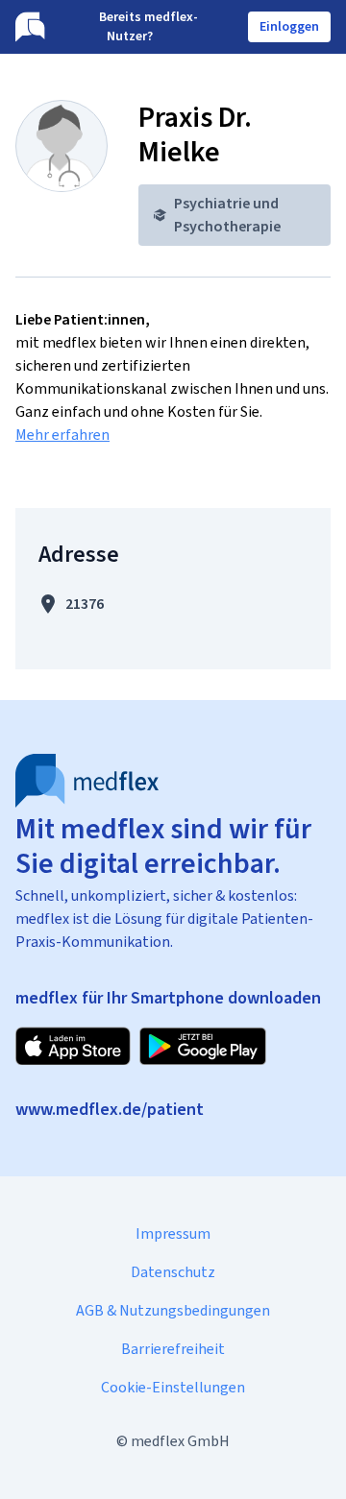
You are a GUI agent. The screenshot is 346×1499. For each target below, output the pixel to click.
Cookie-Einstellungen (173, 1387)
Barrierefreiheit (173, 1349)
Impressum (173, 1233)
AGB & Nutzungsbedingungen (173, 1310)
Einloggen (289, 26)
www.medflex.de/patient (109, 1109)
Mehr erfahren (62, 434)
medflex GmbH (180, 1441)
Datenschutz (173, 1272)
